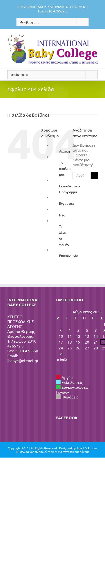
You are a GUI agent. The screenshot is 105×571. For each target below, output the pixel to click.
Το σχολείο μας (65, 169)
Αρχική (64, 151)
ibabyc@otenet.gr (22, 360)
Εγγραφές (66, 203)
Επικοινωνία (68, 255)
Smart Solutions (86, 448)
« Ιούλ (62, 359)
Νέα (62, 215)
